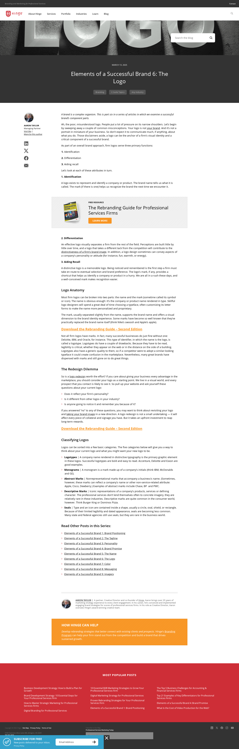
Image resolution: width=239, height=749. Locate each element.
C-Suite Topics (117, 92)
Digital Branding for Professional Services (45, 710)
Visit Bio (27, 131)
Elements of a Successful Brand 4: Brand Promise (93, 548)
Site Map (26, 728)
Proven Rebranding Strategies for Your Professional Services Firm (117, 702)
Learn (95, 13)
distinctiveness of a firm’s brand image (83, 251)
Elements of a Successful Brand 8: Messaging (90, 569)
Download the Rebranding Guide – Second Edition (101, 329)
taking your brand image (80, 414)
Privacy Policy (35, 728)
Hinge (141, 600)
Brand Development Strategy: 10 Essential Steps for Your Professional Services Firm (51, 697)
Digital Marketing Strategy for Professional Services (117, 695)
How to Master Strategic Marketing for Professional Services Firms (50, 704)
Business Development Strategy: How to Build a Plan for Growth (53, 689)
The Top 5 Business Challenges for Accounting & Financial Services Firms (182, 689)
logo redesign (77, 376)
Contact (232, 3)
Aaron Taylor (83, 600)
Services (51, 13)
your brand (153, 128)
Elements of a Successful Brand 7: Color (87, 564)
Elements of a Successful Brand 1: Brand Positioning (94, 533)
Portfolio (66, 13)
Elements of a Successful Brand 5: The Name (90, 553)
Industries (81, 13)
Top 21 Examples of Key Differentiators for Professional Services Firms (185, 697)
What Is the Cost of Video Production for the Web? (183, 708)
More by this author (33, 134)
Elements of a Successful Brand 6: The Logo (89, 558)
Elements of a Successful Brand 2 (83, 538)
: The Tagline (110, 538)
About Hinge (34, 13)
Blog (106, 13)
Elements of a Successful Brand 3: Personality (90, 543)
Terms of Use (46, 728)
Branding (100, 92)
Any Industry (137, 92)
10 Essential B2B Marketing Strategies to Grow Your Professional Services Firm (117, 689)
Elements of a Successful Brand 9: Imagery (89, 574)
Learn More (100, 220)
